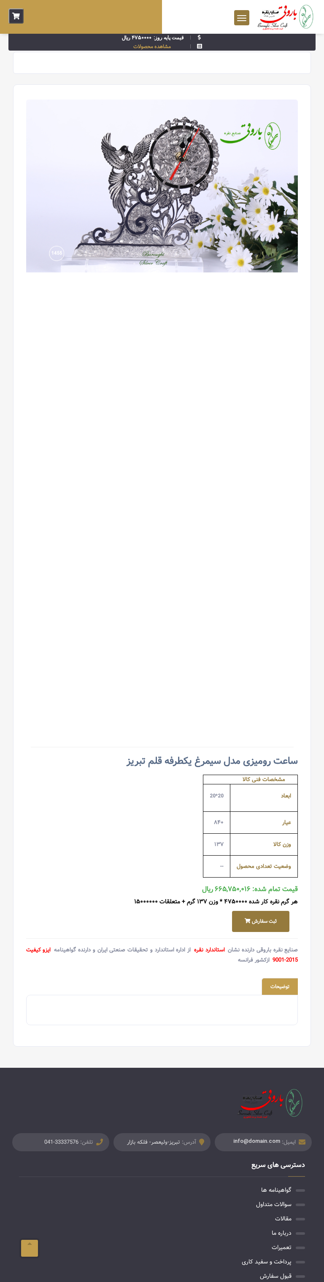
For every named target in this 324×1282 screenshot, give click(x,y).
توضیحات (279, 987)
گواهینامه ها (276, 1190)
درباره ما (282, 1233)
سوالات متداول (274, 1204)
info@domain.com (256, 1141)
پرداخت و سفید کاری (267, 1261)
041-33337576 (61, 1142)
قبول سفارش (276, 1276)
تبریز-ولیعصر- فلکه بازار (153, 1142)
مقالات (283, 1218)
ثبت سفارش (264, 921)
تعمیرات (282, 1247)
